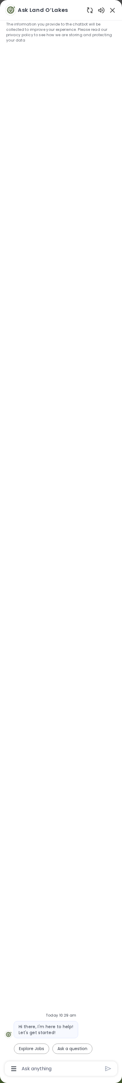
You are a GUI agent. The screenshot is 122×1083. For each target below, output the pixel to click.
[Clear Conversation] (90, 10)
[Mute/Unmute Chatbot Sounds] (101, 10)
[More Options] (13, 1068)
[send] (108, 1068)
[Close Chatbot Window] (112, 10)
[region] (61, 538)
